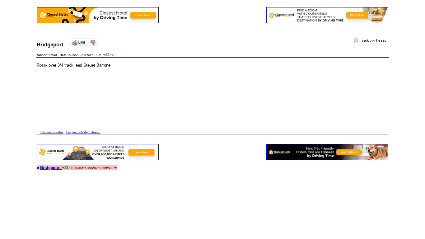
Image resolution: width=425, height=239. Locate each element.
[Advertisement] (150, 82)
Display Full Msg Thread (83, 132)
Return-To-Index (51, 132)
